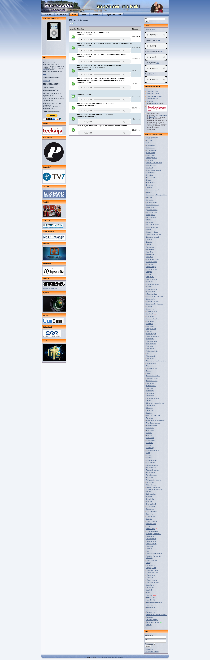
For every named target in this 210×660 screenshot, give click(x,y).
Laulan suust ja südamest (154, 304)
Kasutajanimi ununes (152, 652)
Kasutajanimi (149, 635)
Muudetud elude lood (153, 376)
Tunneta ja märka (152, 570)
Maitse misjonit (151, 334)
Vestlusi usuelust (151, 610)
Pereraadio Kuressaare (154, 96)
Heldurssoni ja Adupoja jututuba (156, 195)
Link (153, 29)
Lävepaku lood (151, 329)
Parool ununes (149, 649)
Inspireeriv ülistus (152, 232)
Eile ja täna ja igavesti (153, 170)
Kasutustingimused (104, 657)
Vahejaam (149, 595)
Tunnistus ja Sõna (152, 573)
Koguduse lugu (151, 267)
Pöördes (149, 458)
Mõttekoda (149, 388)
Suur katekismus (151, 511)
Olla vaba (149, 408)
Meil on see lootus (152, 351)
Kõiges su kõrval (151, 294)
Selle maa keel (151, 494)
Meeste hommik (151, 341)
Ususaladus (150, 585)
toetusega (46, 70)
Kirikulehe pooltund (152, 259)
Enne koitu (149, 185)
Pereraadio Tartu (152, 91)
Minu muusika (150, 358)
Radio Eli (150, 101)
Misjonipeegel (151, 366)
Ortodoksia (149, 413)
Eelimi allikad (150, 155)
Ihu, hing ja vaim (151, 212)
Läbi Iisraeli (150, 326)
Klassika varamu (151, 262)
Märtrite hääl (150, 383)
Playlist (148, 445)
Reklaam (121, 657)
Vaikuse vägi (150, 597)
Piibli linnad (150, 438)
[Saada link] (76, 23)
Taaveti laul (150, 536)
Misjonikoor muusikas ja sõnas (156, 361)
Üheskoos (149, 617)
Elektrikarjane (150, 173)
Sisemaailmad (151, 504)
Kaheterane (150, 247)
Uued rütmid (150, 587)
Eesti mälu (149, 160)
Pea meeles (149, 644)
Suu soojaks (150, 509)
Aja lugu (149, 140)
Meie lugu (149, 346)
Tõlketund (149, 578)
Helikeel (149, 197)
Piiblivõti (149, 435)
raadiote (155, 103)
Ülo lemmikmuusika (152, 622)
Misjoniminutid (151, 363)
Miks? (148, 353)
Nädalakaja (150, 396)
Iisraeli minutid (151, 217)
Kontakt (114, 657)
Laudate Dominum (152, 301)
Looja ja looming (151, 311)
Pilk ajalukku (150, 440)
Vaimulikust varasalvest (154, 602)
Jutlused (149, 239)
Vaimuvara (149, 605)
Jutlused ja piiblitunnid (50, 288)
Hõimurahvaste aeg (152, 205)
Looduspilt (149, 314)
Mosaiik (148, 373)
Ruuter (148, 492)
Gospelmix (149, 187)
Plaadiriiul (149, 443)
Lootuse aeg (150, 316)
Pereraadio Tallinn (153, 93)
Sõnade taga (150, 529)
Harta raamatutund (152, 190)
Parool (147, 639)
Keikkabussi (150, 254)
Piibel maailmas (151, 425)
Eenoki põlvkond (151, 158)
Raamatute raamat (152, 470)
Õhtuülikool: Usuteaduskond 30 (156, 615)
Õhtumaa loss (150, 612)
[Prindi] (73, 23)
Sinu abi (149, 501)
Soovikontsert (150, 506)
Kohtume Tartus (151, 269)
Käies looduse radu (152, 284)
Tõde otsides (150, 575)
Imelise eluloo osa (152, 227)
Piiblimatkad (150, 428)
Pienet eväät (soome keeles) (155, 420)
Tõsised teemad (151, 580)
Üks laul (149, 625)
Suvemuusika (150, 516)
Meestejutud (150, 339)
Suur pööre (150, 514)
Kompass (149, 272)
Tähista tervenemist (152, 582)
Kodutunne (149, 264)
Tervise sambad (151, 560)
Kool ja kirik (150, 277)
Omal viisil (149, 410)
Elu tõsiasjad (150, 177)
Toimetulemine (151, 565)
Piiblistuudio (150, 430)
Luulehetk (149, 324)
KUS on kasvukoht (152, 279)
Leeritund (149, 306)
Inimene (149, 230)
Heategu (149, 192)
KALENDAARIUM (152, 138)
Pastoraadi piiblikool (153, 415)
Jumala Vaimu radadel (153, 235)
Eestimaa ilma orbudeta (154, 163)
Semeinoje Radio (152, 98)
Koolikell (149, 274)
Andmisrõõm (150, 148)
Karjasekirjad (150, 249)
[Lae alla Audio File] (73, 40)
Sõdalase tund (151, 524)
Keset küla (149, 257)
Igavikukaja (150, 207)
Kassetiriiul (149, 252)
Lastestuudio (150, 299)
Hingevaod (149, 200)
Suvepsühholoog (152, 521)
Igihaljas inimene (152, 210)
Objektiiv (149, 401)
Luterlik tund (150, 321)
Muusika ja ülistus (152, 378)
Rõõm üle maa (151, 485)
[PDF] (70, 23)
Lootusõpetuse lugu (152, 319)
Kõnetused (149, 282)
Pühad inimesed (151, 460)
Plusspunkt (149, 448)
